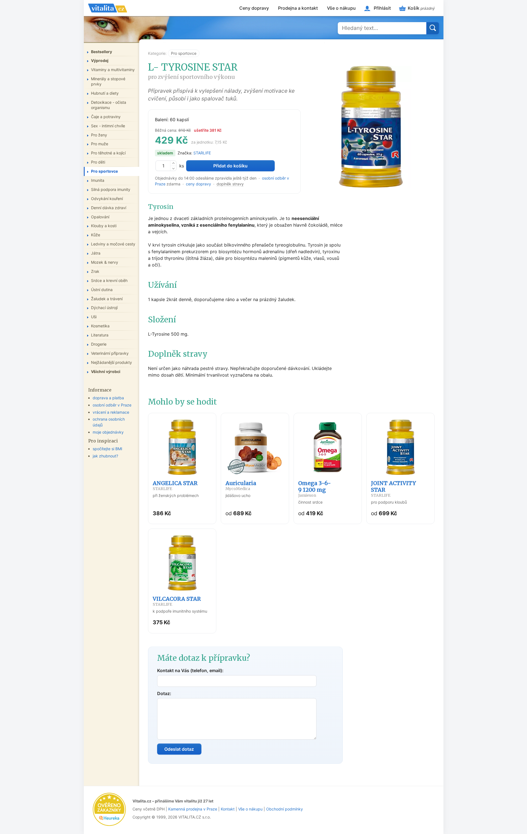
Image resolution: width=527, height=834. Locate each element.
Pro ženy (99, 135)
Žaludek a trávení (107, 298)
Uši (94, 316)
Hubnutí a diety (105, 93)
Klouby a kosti (103, 225)
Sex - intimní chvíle (108, 125)
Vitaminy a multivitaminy (113, 69)
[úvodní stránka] (107, 8)
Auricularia (240, 485)
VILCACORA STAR (177, 601)
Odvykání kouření (107, 198)
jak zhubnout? (105, 456)
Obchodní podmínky (284, 809)
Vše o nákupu (341, 8)
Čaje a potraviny (106, 116)
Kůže (95, 234)
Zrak (95, 271)
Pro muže (99, 143)
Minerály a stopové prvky (108, 81)
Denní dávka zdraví (108, 207)
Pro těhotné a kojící (108, 153)
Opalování (100, 216)
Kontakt (228, 809)
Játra (95, 253)
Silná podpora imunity (110, 189)
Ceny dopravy (254, 8)
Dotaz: (164, 693)
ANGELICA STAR (175, 485)
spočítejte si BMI (107, 448)
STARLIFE (202, 153)
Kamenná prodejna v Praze (192, 809)
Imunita (97, 180)
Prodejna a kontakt (298, 8)
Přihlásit (382, 8)
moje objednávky (108, 432)
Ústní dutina (102, 289)
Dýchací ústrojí (104, 307)
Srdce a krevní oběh (109, 280)
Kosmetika (100, 325)
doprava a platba (108, 397)
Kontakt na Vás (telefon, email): (190, 670)
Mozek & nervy (104, 262)
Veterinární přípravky (110, 353)
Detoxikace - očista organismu (108, 105)
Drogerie (99, 344)
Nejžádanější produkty (111, 362)
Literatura (99, 335)
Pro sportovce (183, 53)
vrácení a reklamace (111, 412)
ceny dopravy (198, 184)
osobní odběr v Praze (112, 405)
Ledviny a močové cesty (113, 244)
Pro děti (98, 162)
